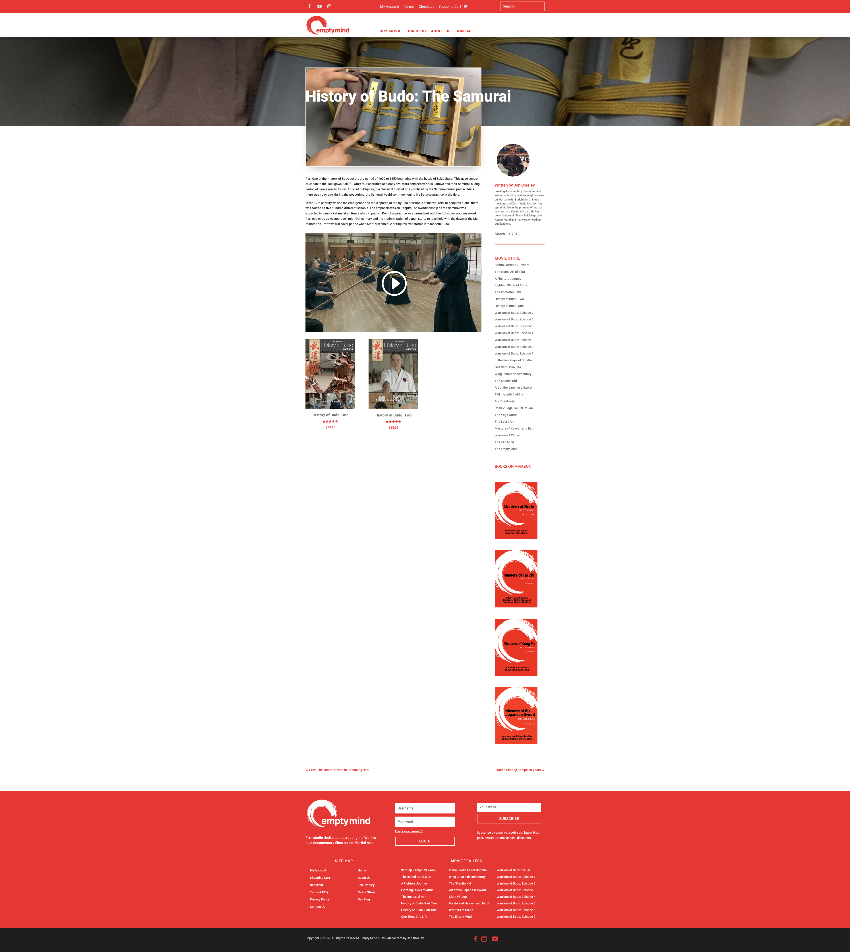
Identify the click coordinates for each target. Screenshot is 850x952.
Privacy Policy (320, 899)
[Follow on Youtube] (319, 6)
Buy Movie (391, 31)
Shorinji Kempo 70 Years (512, 265)
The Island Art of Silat (510, 272)
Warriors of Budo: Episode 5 (514, 326)
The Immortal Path (508, 292)
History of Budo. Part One (419, 910)
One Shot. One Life (508, 367)
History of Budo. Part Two (419, 903)
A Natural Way (505, 401)
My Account (389, 7)
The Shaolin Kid (506, 381)
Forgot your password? (409, 831)
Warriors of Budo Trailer (513, 870)
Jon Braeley (524, 185)
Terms (409, 7)
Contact (465, 31)
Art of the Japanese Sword (513, 387)
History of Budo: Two (509, 299)
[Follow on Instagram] (329, 6)
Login (425, 841)
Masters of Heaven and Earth (515, 428)
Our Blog (416, 31)
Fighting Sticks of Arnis (511, 285)
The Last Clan (504, 421)
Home (362, 870)
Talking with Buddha (509, 394)
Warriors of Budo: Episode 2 (514, 347)
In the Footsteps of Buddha (514, 360)
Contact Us (317, 906)
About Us (441, 31)
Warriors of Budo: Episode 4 (514, 333)
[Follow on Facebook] (309, 6)
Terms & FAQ (319, 892)
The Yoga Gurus (506, 415)
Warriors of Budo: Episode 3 (514, 340)
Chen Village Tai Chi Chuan (514, 408)
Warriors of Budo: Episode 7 (514, 312)
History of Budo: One (509, 306)
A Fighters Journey (508, 278)
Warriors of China (507, 435)
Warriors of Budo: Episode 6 (514, 319)
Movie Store (366, 892)
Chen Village (458, 896)
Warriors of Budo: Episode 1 (514, 353)
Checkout (426, 7)
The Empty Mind (506, 449)
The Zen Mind (504, 442)
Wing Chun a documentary (513, 374)
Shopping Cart (450, 7)
